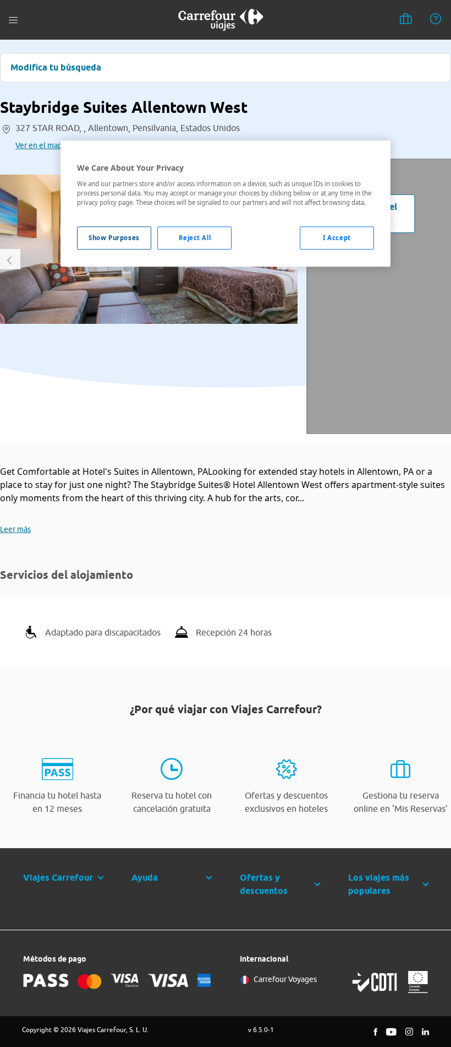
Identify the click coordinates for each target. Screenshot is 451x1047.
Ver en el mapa (40, 145)
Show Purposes (114, 238)
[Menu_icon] (13, 20)
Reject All (195, 238)
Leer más (15, 529)
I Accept (337, 238)
